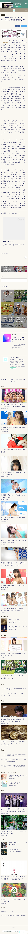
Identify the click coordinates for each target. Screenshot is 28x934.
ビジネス (3, 14)
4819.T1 (5, 43)
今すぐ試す (18, 6)
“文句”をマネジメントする (7, 911)
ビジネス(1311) (4, 253)
